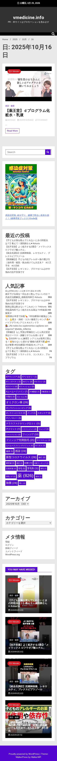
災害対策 (11, 468)
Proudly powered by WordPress (24, 754)
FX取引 (10, 397)
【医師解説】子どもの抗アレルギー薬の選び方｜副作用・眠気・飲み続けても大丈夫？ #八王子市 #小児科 (28, 262)
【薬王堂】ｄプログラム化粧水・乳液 (27, 112)
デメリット (13, 429)
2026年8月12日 (16, 610)
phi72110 (11, 120)
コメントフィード (13, 551)
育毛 (21, 468)
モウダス (40, 445)
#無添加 (46, 392)
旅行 (41, 457)
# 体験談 (35, 392)
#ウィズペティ (13, 382)
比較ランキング (41, 463)
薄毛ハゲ (10, 476)
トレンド (44, 429)
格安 (19, 463)
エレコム (22, 397)
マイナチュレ (43, 440)
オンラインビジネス (15, 413)
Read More (12, 131)
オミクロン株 (17, 402)
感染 (20, 451)
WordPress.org (12, 554)
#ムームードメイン (17, 391)
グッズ (31, 413)
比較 (28, 463)
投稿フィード (11, 548)
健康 (9, 451)
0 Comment (42, 120)
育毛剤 (32, 468)
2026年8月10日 (16, 652)
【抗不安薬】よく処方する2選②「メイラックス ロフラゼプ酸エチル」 (28, 646)
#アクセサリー (29, 377)
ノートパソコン (13, 434)
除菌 (11, 482)
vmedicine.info (28, 17)
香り (22, 483)
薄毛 (43, 468)
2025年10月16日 (26, 120)
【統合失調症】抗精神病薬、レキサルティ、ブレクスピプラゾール (27, 688)
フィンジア (30, 434)
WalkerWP (36, 757)
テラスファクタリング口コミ (23, 423)
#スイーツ (11, 386)
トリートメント (29, 429)
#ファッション (26, 386)
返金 (38, 476)
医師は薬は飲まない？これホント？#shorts (26, 306)
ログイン (9, 545)
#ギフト (27, 382)
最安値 (10, 463)
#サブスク (39, 382)
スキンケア (44, 413)
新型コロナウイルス (21, 457)
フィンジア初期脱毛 (20, 439)
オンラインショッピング (18, 408)
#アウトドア (13, 377)
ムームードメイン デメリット (19, 445)
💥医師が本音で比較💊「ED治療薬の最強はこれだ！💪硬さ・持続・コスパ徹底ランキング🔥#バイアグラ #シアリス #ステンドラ (28, 319)
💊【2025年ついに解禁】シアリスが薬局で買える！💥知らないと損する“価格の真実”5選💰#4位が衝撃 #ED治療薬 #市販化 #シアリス (28, 341)
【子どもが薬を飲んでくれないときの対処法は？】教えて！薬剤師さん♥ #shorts (27, 603)
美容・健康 (9, 106)
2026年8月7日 (16, 735)
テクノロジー (13, 418)
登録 (7, 542)
